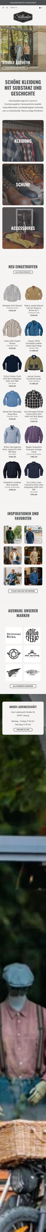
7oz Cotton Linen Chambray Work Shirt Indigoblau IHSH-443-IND (34, 486)
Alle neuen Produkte (23, 272)
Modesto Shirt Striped (12, 305)
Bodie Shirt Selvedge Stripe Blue (12, 412)
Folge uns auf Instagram (23, 591)
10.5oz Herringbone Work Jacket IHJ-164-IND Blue (12, 449)
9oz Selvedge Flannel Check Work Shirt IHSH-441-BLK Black (33, 414)
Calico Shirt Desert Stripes (12, 342)
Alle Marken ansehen (23, 686)
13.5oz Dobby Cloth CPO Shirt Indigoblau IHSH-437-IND (12, 378)
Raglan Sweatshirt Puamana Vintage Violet (34, 449)
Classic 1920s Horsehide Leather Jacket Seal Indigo (34, 343)
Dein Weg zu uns (23, 730)
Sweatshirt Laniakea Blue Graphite (12, 483)
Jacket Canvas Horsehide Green (33, 377)
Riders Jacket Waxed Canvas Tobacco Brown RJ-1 (34, 308)
